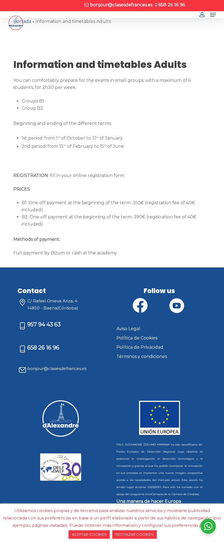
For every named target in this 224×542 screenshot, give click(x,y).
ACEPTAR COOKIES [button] (89, 534)
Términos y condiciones (141, 356)
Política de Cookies (136, 338)
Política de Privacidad (139, 347)
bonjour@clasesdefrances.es (57, 368)
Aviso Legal (128, 328)
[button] (213, 14)
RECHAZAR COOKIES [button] (135, 534)
